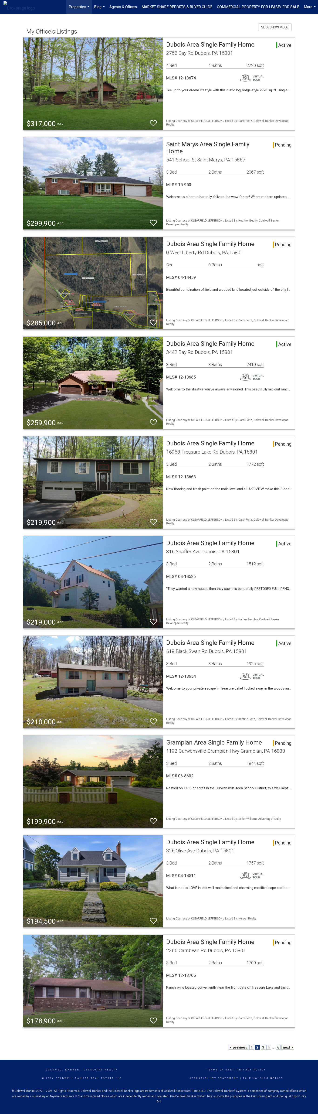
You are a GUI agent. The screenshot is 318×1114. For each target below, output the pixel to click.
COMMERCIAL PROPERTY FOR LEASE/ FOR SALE (258, 7)
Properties (80, 9)
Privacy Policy (251, 1070)
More (310, 9)
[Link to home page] (21, 7)
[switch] (153, 123)
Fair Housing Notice (263, 1078)
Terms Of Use (219, 1070)
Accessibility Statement (214, 1078)
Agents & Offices (123, 7)
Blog (100, 9)
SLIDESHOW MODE (275, 27)
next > (288, 1047)
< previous (238, 1047)
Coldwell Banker (62, 1070)
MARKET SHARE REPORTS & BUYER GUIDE (177, 7)
